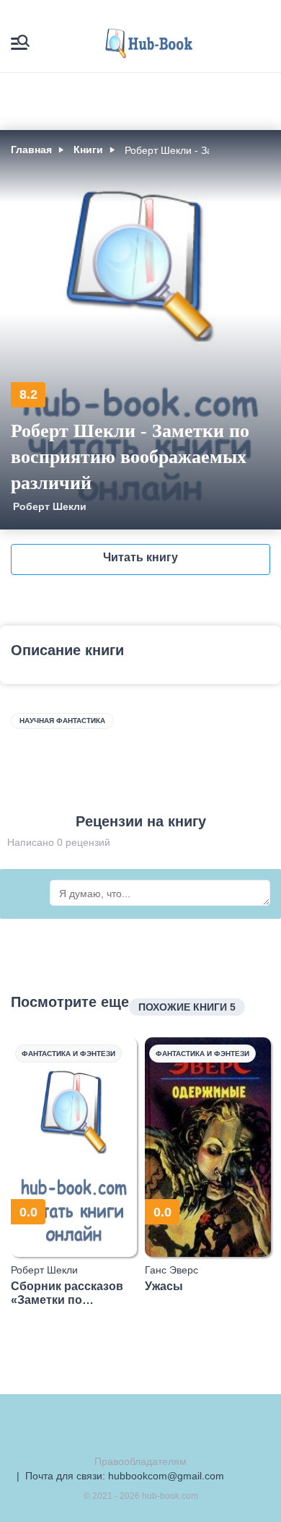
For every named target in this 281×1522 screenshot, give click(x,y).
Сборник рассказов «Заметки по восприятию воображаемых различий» (67, 1293)
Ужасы (164, 1286)
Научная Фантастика (62, 721)
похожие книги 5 (187, 1007)
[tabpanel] (74, 1172)
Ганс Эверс (171, 1270)
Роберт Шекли (49, 506)
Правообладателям (140, 1461)
